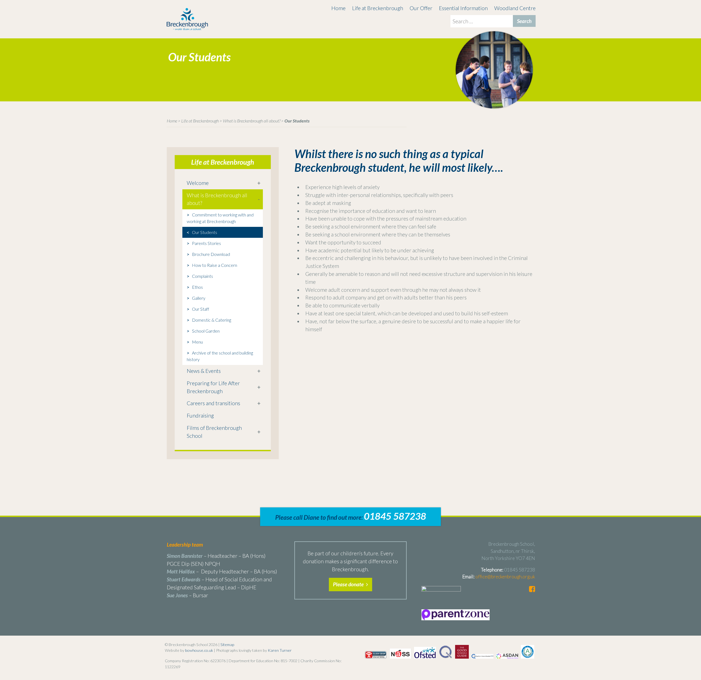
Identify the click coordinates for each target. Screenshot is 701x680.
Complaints (202, 276)
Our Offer (421, 8)
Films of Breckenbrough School (214, 432)
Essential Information (463, 8)
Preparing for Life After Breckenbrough (213, 387)
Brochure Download (211, 254)
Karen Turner (280, 650)
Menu (197, 341)
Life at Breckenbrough (377, 8)
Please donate (349, 584)
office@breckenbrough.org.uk (505, 576)
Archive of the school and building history (220, 356)
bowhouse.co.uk (199, 650)
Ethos (197, 287)
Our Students (204, 232)
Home (338, 8)
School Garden (206, 330)
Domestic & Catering (211, 319)
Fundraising (200, 415)
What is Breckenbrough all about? (251, 120)
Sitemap (227, 644)
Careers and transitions (213, 403)
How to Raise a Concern (214, 265)
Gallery (198, 298)
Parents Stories (206, 243)
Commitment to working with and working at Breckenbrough (220, 218)
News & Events (204, 371)
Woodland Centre (515, 8)
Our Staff (200, 309)
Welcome (198, 183)
